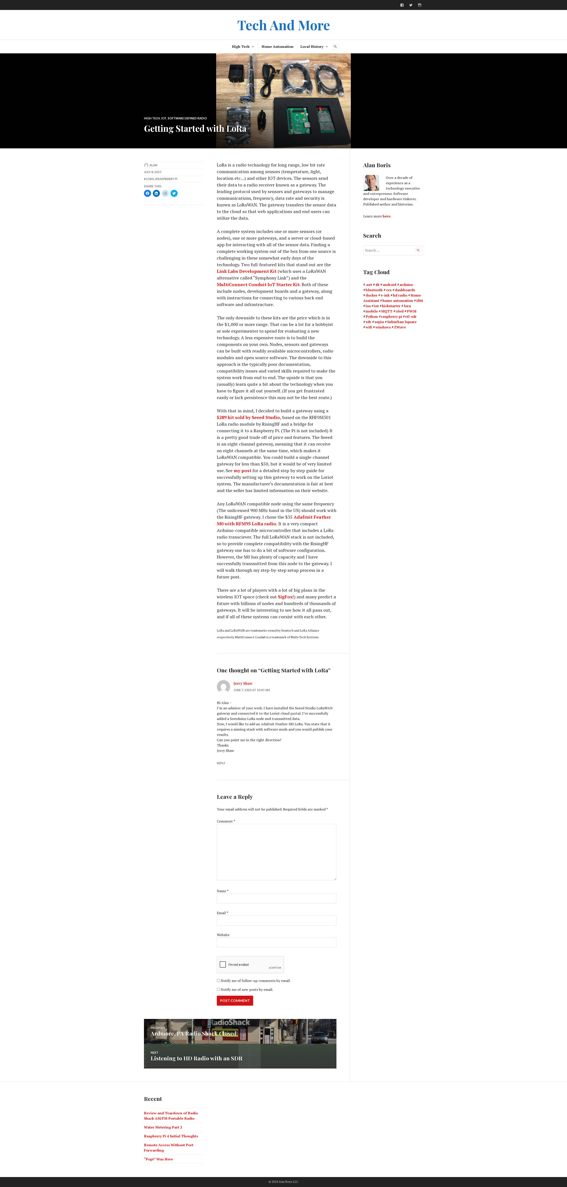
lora (150, 179)
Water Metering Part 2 (163, 1127)
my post (242, 470)
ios (368, 305)
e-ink (385, 295)
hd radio (400, 295)
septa (379, 321)
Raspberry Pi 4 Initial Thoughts (171, 1136)
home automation (398, 300)
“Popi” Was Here (158, 1159)
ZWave (400, 327)
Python (372, 316)
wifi (369, 327)
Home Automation (277, 46)
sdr (368, 321)
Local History (311, 46)
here (386, 216)
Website (223, 934)
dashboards (405, 289)
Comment (226, 821)
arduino (406, 284)
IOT (163, 118)
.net (369, 284)
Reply (221, 763)
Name (223, 890)
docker (371, 295)
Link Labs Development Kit (247, 271)
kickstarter (391, 305)
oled (400, 311)
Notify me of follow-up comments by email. (256, 980)
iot (376, 305)
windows (383, 327)
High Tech (241, 46)
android (389, 284)
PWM (411, 311)
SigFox (285, 597)
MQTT (386, 311)
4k (377, 284)
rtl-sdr (411, 316)
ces (389, 289)
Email (222, 912)
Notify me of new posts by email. (247, 989)
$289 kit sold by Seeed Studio (248, 417)
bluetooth (374, 289)
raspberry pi (167, 179)
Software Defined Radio (187, 118)
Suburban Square (402, 321)
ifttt (419, 300)
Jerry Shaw (242, 683)
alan (153, 165)
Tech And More (283, 24)
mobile (372, 311)
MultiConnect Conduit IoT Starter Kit (258, 284)
